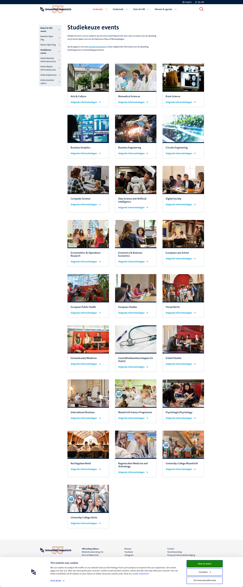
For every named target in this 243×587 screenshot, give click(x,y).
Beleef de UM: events (46, 29)
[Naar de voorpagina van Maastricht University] (55, 9)
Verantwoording (174, 552)
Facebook (129, 552)
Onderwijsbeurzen (48, 75)
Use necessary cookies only (205, 580)
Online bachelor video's (47, 82)
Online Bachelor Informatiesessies (48, 60)
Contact (170, 548)
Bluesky (128, 548)
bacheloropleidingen (98, 46)
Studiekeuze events (45, 51)
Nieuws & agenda (163, 9)
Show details (55, 580)
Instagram (129, 555)
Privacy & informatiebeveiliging (181, 555)
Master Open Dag (48, 44)
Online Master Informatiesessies (48, 68)
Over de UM (139, 9)
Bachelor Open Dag (46, 38)
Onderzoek (118, 9)
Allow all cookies (205, 563)
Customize (203, 572)
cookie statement (141, 573)
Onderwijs (98, 9)
